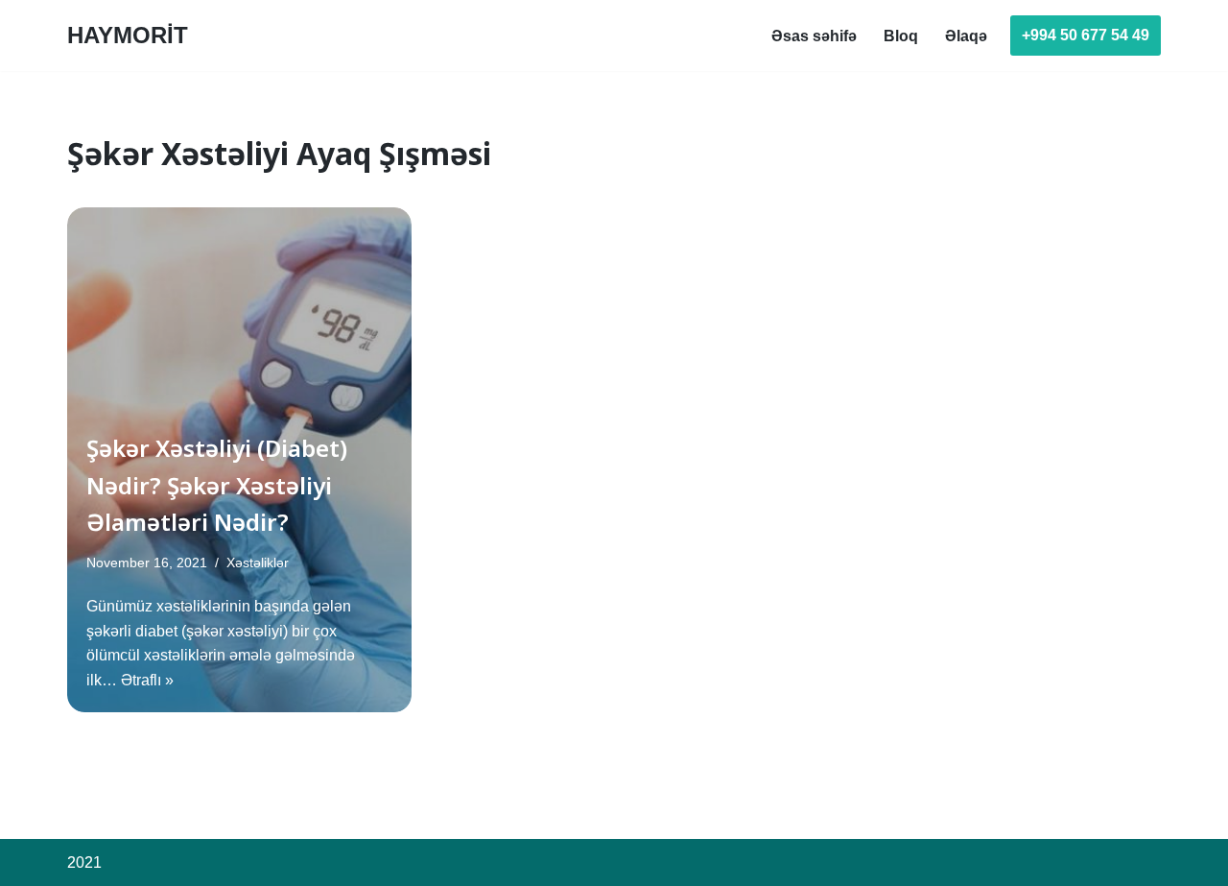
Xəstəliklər (257, 562)
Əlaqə (966, 36)
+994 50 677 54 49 (1085, 35)
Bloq (901, 36)
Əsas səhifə (814, 36)
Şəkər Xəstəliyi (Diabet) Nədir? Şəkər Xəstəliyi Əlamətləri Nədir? (216, 485)
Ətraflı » (147, 680)
